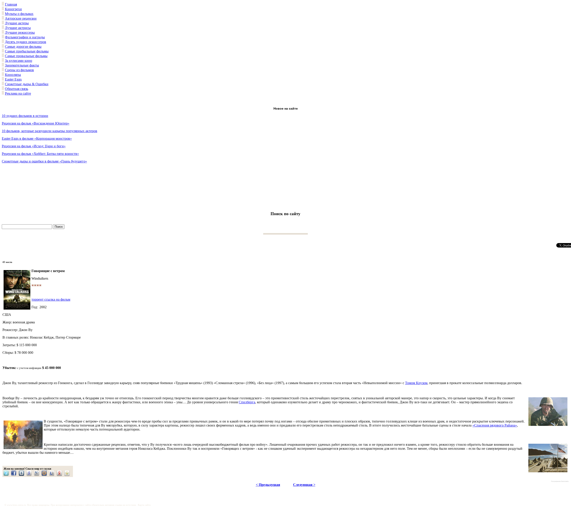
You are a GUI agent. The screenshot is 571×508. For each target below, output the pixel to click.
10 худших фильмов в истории (25, 116)
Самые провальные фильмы (26, 56)
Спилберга (247, 402)
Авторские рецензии (21, 18)
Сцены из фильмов (19, 70)
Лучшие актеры (17, 23)
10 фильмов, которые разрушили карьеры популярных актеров (49, 131)
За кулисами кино (18, 60)
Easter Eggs (13, 79)
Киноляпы (13, 75)
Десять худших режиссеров (25, 42)
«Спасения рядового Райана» (494, 425)
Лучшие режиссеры (20, 32)
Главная (11, 4)
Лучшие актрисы (18, 28)
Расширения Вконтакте (560, 481)
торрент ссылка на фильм (50, 299)
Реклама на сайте (18, 93)
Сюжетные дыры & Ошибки (26, 84)
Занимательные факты (22, 65)
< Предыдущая (268, 485)
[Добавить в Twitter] (7, 473)
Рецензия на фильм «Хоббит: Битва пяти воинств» (40, 154)
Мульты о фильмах (19, 14)
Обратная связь (16, 89)
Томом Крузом (416, 383)
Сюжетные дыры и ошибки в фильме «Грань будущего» (44, 161)
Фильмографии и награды (25, 37)
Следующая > (304, 485)
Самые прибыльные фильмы (27, 51)
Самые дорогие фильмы (23, 46)
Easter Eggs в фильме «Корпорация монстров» (37, 138)
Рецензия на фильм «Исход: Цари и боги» (34, 146)
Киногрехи (13, 9)
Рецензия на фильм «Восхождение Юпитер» (35, 123)
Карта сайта (144, 505)
